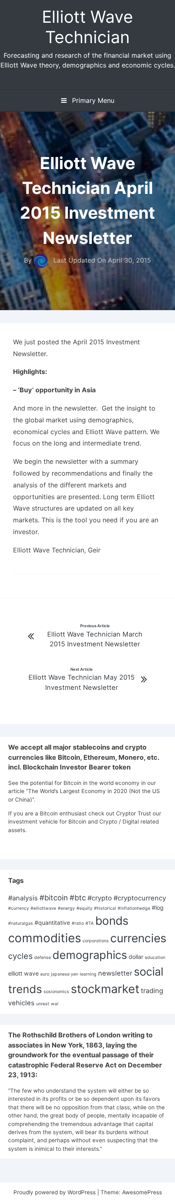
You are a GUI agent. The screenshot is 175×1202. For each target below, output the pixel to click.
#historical (105, 908)
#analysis (23, 898)
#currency (18, 908)
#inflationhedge (134, 908)
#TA (89, 923)
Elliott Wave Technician (87, 27)
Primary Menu (92, 100)
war (55, 1003)
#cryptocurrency (140, 898)
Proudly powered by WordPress (55, 1192)
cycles (20, 956)
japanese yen (64, 974)
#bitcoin (53, 897)
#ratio (78, 923)
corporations (96, 940)
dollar (136, 956)
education (155, 957)
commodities (44, 938)
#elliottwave (43, 908)
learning (88, 974)
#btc (78, 897)
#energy (66, 908)
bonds (112, 921)
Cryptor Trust (133, 813)
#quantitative (52, 922)
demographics (89, 955)
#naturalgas (20, 923)
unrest (42, 1003)
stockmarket (105, 989)
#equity (84, 908)
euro (44, 974)
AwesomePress (142, 1192)
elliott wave (23, 973)
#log (158, 907)
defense (42, 957)
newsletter (115, 973)
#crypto (100, 898)
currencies (138, 938)
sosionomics (56, 991)
